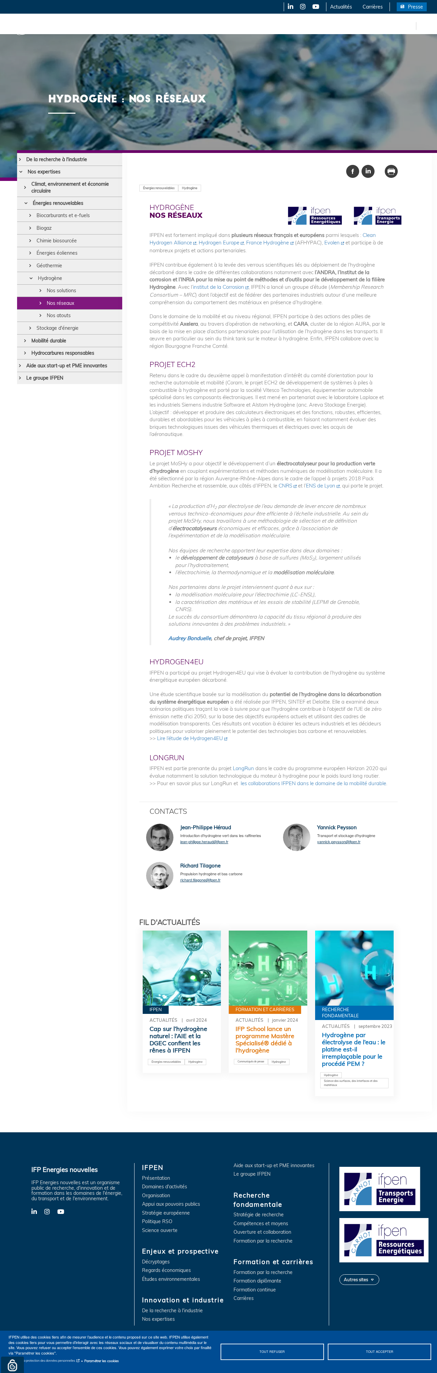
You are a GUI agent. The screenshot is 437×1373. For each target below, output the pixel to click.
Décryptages (156, 1261)
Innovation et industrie (172, 25)
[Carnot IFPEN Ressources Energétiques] (385, 1239)
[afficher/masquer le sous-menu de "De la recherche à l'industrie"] (20, 159)
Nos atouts (59, 315)
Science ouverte (160, 1230)
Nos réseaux (60, 303)
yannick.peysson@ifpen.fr (339, 841)
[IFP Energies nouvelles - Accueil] (32, 25)
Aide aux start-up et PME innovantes (66, 366)
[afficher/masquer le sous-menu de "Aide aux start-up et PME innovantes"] (20, 365)
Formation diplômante (257, 1281)
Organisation (156, 1195)
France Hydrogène (267, 242)
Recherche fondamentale (234, 25)
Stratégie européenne (166, 1213)
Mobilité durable (48, 341)
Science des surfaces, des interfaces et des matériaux (351, 1083)
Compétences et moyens (261, 1223)
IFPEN (71, 25)
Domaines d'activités (164, 1186)
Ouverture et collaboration (262, 1232)
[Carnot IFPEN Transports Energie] (385, 1188)
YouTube (315, 7)
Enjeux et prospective (113, 25)
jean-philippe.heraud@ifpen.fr (204, 841)
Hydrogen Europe (219, 242)
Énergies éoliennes (57, 253)
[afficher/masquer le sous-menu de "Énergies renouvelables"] (25, 203)
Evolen (332, 242)
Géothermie (49, 266)
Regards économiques (166, 1270)
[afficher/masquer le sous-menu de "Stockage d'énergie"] (30, 328)
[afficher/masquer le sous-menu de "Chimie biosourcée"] (30, 240)
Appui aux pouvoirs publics (171, 1204)
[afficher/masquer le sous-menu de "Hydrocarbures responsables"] (25, 353)
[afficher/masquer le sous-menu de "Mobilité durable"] (25, 340)
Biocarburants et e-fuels (63, 215)
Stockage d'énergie (58, 328)
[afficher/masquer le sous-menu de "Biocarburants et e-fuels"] (30, 215)
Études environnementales (171, 1279)
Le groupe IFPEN (44, 378)
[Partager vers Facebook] (352, 170)
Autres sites (356, 1279)
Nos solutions (61, 290)
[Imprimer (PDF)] (391, 170)
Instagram (302, 7)
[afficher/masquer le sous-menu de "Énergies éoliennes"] (30, 253)
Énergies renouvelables (58, 203)
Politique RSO (157, 1221)
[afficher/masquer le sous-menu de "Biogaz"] (30, 228)
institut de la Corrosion (218, 287)
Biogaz (44, 228)
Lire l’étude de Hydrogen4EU (190, 738)
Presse (415, 7)
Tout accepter (379, 1351)
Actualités (341, 7)
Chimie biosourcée (57, 241)
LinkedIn (288, 7)
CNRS (285, 485)
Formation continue (255, 1289)
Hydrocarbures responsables (62, 353)
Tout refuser (272, 1351)
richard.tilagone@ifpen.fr (200, 879)
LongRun (243, 768)
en (410, 26)
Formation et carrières (295, 25)
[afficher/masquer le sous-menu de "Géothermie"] (30, 265)
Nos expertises (44, 172)
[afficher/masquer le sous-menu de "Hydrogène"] (30, 278)
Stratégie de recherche (259, 1214)
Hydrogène (50, 278)
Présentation (156, 1178)
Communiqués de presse (251, 1061)
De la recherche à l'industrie (56, 159)
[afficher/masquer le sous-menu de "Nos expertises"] (20, 171)
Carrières (373, 7)
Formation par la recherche (263, 1241)
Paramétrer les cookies (101, 1360)
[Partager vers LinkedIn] (368, 170)
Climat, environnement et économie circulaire (70, 187)
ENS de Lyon (320, 485)
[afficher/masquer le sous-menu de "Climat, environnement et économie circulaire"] (25, 188)
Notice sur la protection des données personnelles (42, 1360)
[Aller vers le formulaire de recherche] (423, 27)
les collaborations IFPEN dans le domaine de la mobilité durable (313, 783)
